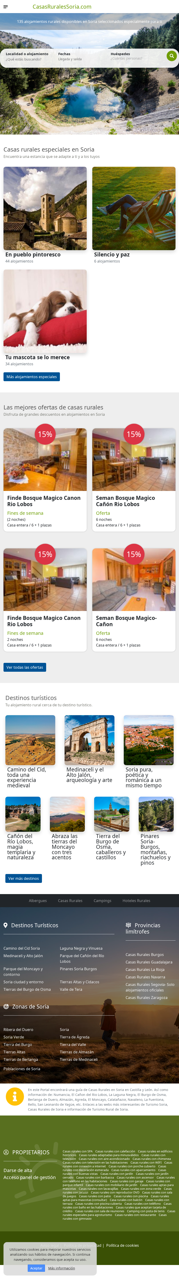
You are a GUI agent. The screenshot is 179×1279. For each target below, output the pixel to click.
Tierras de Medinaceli (79, 1059)
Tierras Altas (14, 1052)
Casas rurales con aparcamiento (133, 1170)
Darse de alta (17, 1170)
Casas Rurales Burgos (145, 954)
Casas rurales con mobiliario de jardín (111, 1185)
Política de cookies (122, 1245)
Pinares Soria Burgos (78, 968)
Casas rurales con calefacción (115, 1151)
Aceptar (36, 1268)
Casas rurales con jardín (116, 1174)
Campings (102, 900)
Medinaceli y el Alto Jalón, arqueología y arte (89, 775)
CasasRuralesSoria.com (62, 6)
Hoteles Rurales (136, 900)
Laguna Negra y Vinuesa (81, 948)
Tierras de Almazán (77, 1052)
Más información (61, 1268)
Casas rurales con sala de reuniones (99, 1211)
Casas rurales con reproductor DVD (115, 1192)
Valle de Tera (71, 989)
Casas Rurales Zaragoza (147, 997)
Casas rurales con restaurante (135, 1215)
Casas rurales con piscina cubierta (98, 1203)
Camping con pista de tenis (146, 1211)
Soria (64, 1029)
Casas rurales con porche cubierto (132, 1166)
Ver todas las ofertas (25, 667)
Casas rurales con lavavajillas (98, 1189)
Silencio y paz (112, 254)
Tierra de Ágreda (75, 1037)
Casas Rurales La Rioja (145, 969)
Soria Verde (13, 1037)
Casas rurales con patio (95, 1196)
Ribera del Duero (18, 1029)
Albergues (38, 900)
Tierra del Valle (73, 1044)
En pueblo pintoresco (33, 254)
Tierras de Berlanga (20, 1059)
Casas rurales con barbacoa (95, 1177)
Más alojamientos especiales (32, 376)
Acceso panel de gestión (29, 1177)
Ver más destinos (23, 878)
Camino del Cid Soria (21, 948)
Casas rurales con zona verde (141, 1189)
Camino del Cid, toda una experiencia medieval (26, 777)
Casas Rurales (70, 900)
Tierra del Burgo (17, 1044)
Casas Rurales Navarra (145, 977)
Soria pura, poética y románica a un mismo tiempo (144, 777)
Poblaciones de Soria (21, 1068)
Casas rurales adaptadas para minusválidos (109, 1155)
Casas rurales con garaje (126, 1181)
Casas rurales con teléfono (142, 1203)
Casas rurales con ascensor (135, 1177)
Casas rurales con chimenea (152, 1159)
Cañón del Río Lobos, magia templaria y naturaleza (21, 846)
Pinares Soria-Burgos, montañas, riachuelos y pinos (156, 849)
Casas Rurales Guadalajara (149, 962)
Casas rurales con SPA (78, 1151)
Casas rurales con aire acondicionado (104, 1159)
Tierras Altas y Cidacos (79, 981)
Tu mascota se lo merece (37, 357)
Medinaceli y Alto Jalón (23, 955)
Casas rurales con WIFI (146, 1162)
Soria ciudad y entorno (23, 981)
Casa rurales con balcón (126, 1200)
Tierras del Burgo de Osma (27, 989)
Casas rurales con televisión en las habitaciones (95, 1162)
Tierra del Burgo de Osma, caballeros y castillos (111, 846)
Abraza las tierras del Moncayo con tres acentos (65, 846)
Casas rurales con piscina (131, 1196)
